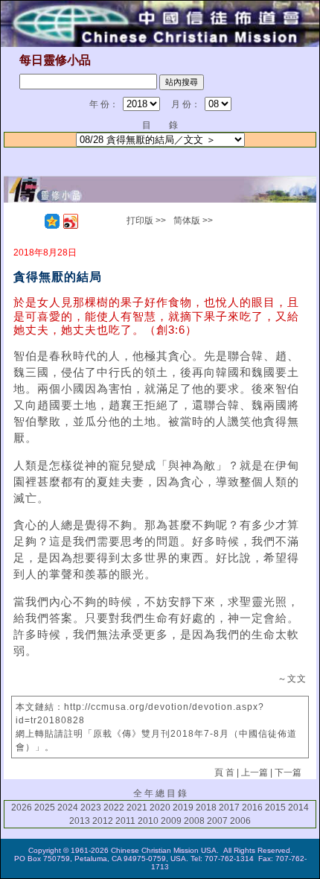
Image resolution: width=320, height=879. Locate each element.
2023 (90, 807)
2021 (137, 807)
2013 (79, 821)
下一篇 (288, 772)
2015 (275, 807)
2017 (229, 807)
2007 (217, 821)
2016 (252, 807)
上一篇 (254, 772)
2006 (240, 821)
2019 (183, 807)
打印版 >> (146, 220)
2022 (113, 807)
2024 (67, 807)
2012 (102, 821)
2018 (206, 807)
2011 (125, 821)
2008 (194, 821)
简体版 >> (193, 220)
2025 (44, 807)
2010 (148, 821)
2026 (21, 807)
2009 (171, 821)
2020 (160, 807)
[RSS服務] (33, 221)
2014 (298, 807)
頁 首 (224, 772)
